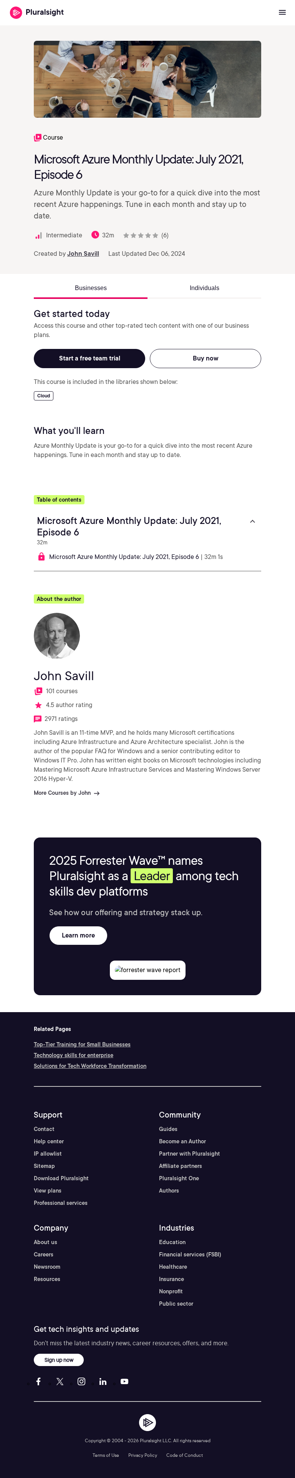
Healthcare (173, 1267)
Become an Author (182, 1141)
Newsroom (47, 1267)
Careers (43, 1254)
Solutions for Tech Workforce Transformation (90, 1066)
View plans (47, 1191)
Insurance (171, 1279)
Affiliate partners (180, 1166)
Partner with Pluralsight (189, 1154)
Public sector (176, 1304)
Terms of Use (106, 1455)
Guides (168, 1129)
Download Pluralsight (61, 1178)
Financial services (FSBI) (190, 1254)
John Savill (83, 253)
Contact (44, 1129)
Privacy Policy (142, 1455)
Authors (169, 1191)
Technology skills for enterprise (73, 1055)
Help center (49, 1141)
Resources (47, 1279)
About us (45, 1242)
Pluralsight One (179, 1178)
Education (172, 1242)
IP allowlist (48, 1154)
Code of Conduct (184, 1455)
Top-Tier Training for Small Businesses (82, 1044)
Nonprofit (171, 1291)
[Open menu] (282, 12)
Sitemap (44, 1166)
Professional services (61, 1203)
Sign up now (59, 1359)
